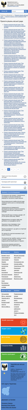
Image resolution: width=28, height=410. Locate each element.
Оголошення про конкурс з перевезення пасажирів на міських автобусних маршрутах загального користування (13, 197)
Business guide (18, 278)
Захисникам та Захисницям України (6, 260)
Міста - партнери (6, 296)
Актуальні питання (7, 274)
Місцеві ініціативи (19, 255)
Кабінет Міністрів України (9, 407)
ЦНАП (3, 268)
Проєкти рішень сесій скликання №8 (15, 16)
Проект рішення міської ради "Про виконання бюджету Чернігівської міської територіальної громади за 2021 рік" (14, 89)
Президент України (7, 403)
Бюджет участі (6, 255)
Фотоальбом (5, 294)
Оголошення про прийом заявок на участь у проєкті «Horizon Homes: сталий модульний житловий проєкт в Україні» (14, 240)
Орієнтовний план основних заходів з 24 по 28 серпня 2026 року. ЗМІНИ (13, 215)
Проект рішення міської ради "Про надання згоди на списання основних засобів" (14, 26)
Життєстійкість (6, 306)
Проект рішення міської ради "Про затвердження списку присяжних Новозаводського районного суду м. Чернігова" (14, 120)
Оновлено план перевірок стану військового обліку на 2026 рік (11, 225)
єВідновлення (6, 187)
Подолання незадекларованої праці (7, 279)
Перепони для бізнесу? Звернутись (18, 274)
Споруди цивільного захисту (17, 309)
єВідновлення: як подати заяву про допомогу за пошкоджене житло (12, 220)
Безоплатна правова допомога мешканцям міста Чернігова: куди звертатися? (11, 246)
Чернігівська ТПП (19, 266)
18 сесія (2, 18)
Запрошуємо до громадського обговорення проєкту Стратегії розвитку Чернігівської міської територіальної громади (13, 209)
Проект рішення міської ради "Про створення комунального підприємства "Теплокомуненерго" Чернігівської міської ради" (15, 142)
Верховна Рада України (8, 405)
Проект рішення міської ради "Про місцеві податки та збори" (14, 71)
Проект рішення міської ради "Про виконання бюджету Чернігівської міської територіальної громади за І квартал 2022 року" (14, 83)
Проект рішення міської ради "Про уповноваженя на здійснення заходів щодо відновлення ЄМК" (14, 148)
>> (18, 169)
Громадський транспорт (9, 181)
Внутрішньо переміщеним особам (5, 285)
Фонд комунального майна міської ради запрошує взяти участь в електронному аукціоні (13, 203)
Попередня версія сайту (13, 6)
